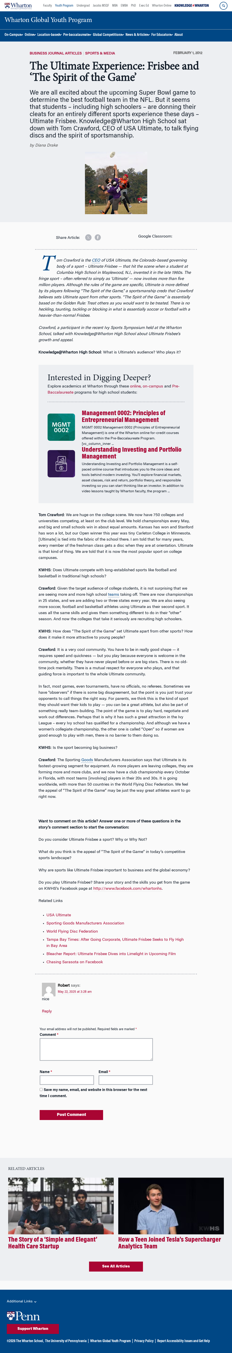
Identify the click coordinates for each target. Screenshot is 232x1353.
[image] (85, 236)
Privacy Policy (144, 1341)
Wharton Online (162, 5)
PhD (133, 5)
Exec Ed (144, 5)
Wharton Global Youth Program (110, 1341)
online (135, 387)
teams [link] (113, 595)
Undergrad (83, 5)
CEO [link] (96, 261)
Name (46, 1072)
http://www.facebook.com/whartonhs (127, 889)
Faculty (47, 5)
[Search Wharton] (223, 6)
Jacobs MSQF (101, 5)
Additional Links (20, 1301)
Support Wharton (32, 1329)
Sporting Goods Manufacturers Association (85, 924)
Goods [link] (87, 760)
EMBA (124, 5)
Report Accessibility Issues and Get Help (183, 1341)
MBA (115, 5)
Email (104, 1072)
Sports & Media (100, 53)
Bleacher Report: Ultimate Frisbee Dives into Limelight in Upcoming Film (111, 954)
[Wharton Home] (18, 5)
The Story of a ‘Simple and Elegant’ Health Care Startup (52, 1243)
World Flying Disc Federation (72, 932)
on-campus (153, 387)
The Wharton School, (30, 1341)
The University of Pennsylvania (66, 1341)
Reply (47, 1012)
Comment (49, 1035)
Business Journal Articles (56, 53)
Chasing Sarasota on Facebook (74, 962)
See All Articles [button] (116, 1266)
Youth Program (64, 5)
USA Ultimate (58, 915)
